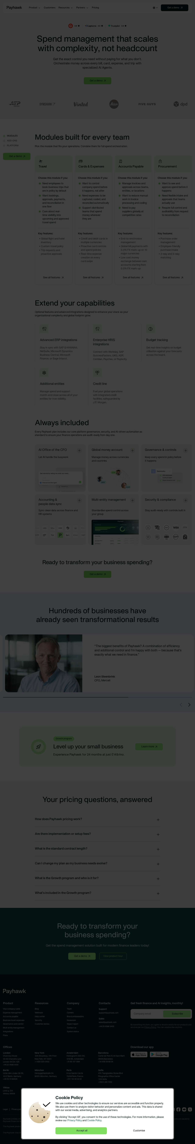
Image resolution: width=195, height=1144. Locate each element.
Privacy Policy (74, 1121)
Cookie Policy (94, 1121)
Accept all (81, 1131)
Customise (139, 1131)
